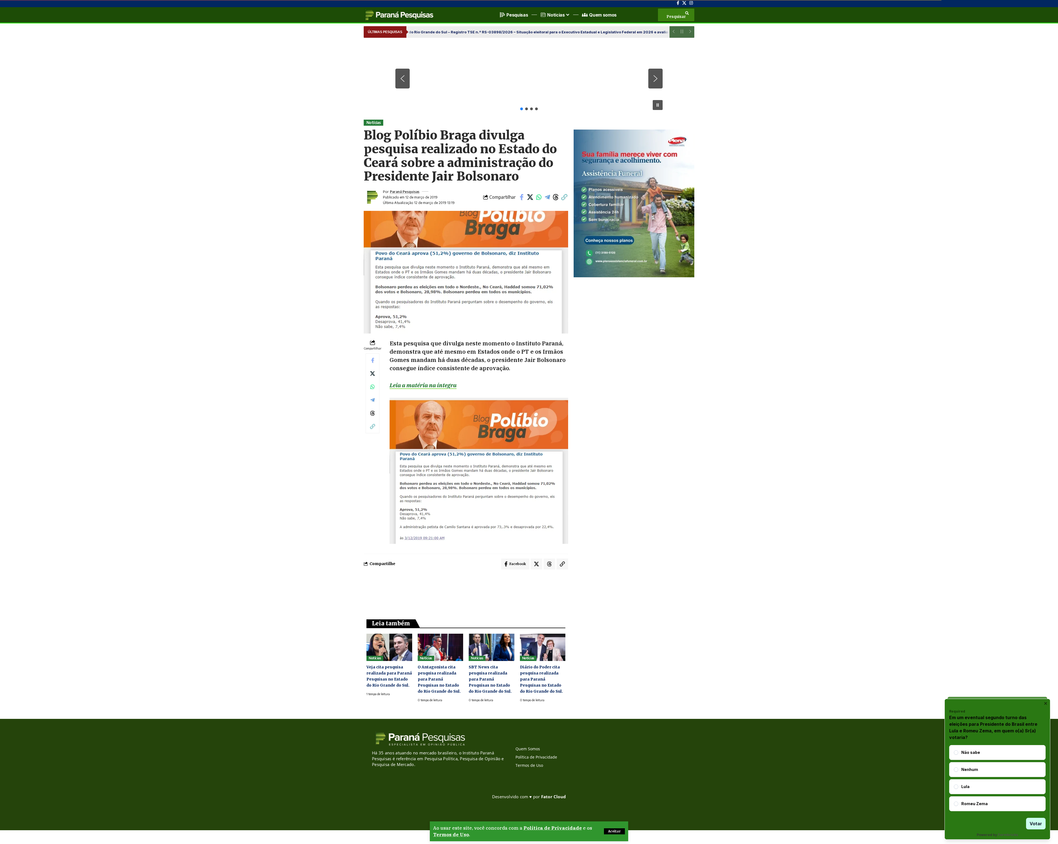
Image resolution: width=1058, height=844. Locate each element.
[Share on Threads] (556, 197)
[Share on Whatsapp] (539, 197)
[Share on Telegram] (547, 197)
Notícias (373, 122)
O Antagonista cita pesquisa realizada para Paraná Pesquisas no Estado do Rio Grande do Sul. (439, 679)
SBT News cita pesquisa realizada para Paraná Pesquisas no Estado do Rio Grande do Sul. (490, 679)
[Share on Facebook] (521, 197)
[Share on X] (530, 197)
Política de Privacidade (552, 828)
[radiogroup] (997, 778)
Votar (1036, 823)
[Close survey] (1045, 703)
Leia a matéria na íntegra (423, 385)
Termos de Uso (451, 835)
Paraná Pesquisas (404, 191)
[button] (614, 831)
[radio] (956, 752)
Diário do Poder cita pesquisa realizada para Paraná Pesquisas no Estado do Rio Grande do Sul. (541, 679)
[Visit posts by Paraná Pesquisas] (372, 197)
